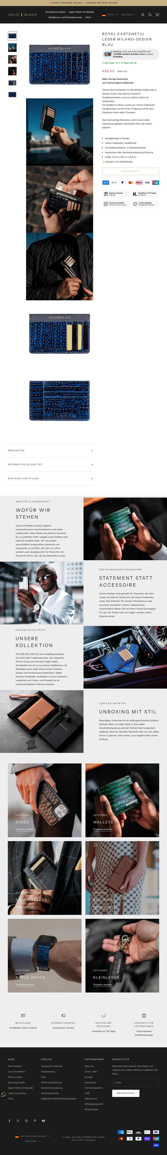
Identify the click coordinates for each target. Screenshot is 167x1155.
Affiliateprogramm (94, 1104)
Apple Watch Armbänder (81, 12)
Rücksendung (48, 1071)
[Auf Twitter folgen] (18, 1120)
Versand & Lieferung (51, 1066)
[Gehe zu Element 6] (12, 94)
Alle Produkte (15, 1066)
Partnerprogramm (94, 1087)
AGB (87, 1093)
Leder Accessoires (17, 1093)
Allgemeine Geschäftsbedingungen (58, 1098)
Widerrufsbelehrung (51, 1082)
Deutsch (127, 15)
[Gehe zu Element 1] (12, 35)
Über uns (89, 1066)
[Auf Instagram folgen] (26, 1120)
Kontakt (89, 1077)
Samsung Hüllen (16, 1082)
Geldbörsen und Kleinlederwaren (65, 17)
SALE (88, 17)
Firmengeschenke (50, 1093)
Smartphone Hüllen (56, 12)
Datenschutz (91, 1098)
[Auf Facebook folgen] (9, 1120)
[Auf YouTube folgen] (43, 1120)
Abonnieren (126, 1093)
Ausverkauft (130, 171)
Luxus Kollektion (16, 1071)
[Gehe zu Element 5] (12, 82)
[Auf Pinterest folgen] (35, 1120)
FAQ (43, 1077)
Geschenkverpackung (51, 1087)
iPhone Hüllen (15, 1077)
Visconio (90, 1140)
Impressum (90, 1082)
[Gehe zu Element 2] (12, 47)
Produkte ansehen (25, 829)
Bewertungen (91, 1109)
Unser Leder (91, 1071)
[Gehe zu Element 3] (12, 59)
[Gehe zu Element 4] (12, 71)
